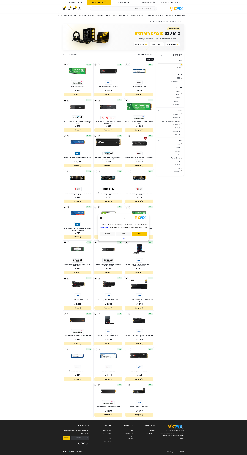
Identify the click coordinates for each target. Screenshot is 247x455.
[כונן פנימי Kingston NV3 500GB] (77, 355)
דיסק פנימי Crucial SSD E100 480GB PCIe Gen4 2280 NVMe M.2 (77, 265)
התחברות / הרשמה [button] (73, 2)
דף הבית (181, 21)
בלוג (132, 431)
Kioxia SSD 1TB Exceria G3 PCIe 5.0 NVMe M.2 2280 (108, 193)
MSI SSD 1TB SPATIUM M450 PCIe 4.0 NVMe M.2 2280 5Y (139, 193)
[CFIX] (176, 8)
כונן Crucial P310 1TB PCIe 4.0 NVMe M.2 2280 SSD (77, 122)
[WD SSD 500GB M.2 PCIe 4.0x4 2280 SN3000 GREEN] (139, 213)
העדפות (107, 234)
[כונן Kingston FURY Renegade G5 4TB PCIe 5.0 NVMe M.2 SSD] (139, 142)
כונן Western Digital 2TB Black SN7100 (108, 406)
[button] (101, 218)
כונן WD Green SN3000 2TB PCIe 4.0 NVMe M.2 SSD (139, 122)
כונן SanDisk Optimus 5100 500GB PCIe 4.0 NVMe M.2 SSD (108, 122)
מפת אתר (130, 438)
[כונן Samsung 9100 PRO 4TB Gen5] (108, 284)
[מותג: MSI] (139, 189)
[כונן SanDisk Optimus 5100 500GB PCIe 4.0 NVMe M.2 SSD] (108, 106)
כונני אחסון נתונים (162, 21)
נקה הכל (160, 55)
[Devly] (73, 452)
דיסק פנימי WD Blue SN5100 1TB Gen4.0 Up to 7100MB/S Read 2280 (77, 229)
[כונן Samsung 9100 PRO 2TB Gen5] (77, 284)
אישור (139, 234)
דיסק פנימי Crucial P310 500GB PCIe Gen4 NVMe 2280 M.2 (108, 265)
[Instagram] (78, 443)
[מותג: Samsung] (108, 82)
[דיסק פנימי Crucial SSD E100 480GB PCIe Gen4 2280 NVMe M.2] (77, 249)
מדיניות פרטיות (129, 433)
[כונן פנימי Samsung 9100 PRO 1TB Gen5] (108, 320)
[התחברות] (79, 8)
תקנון (123, 238)
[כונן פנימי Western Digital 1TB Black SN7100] (77, 320)
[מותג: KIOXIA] (108, 189)
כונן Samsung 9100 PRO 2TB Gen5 (78, 300)
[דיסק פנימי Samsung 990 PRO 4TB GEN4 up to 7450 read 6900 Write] (139, 249)
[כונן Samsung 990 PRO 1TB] (139, 355)
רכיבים (109, 438)
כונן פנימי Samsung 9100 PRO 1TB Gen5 (108, 335)
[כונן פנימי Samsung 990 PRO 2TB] (108, 71)
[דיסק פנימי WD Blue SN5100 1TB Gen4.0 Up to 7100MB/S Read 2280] (77, 213)
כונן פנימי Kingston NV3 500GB (78, 371)
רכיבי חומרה (173, 21)
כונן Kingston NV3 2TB (108, 371)
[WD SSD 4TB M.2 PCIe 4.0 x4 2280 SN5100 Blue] (77, 142)
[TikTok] (87, 443)
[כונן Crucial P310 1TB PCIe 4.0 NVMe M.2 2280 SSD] (77, 106)
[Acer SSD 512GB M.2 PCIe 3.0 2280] (108, 213)
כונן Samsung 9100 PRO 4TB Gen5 (108, 300)
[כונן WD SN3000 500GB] (77, 71)
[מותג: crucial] (77, 117)
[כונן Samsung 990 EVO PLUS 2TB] (139, 391)
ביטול (123, 234)
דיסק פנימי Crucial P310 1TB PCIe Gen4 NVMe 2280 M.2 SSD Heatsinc (108, 158)
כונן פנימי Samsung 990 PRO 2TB (108, 86)
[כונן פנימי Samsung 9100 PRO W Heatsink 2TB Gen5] (139, 284)
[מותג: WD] (77, 153)
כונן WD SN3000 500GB (77, 86)
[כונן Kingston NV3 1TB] (139, 71)
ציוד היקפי (108, 436)
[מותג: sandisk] (108, 118)
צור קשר (152, 431)
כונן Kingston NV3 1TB (139, 86)
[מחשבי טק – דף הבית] (175, 426)
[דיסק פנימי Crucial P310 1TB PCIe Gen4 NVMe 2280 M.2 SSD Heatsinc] (108, 142)
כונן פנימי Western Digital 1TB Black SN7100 (78, 335)
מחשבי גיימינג (107, 441)
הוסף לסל (138, 94)
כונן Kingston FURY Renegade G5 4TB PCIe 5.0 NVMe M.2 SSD (139, 158)
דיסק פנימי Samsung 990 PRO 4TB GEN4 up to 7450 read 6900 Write (139, 265)
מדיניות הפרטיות (104, 228)
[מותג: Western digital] (78, 82)
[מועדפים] (129, 64)
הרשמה (66, 438)
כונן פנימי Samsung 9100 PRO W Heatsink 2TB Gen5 (139, 300)
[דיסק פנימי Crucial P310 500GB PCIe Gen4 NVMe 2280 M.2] (108, 249)
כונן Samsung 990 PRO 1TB (139, 371)
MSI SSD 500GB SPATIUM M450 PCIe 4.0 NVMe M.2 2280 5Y (77, 193)
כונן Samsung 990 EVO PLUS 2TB (139, 406)
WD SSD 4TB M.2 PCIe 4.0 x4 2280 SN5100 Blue (77, 157)
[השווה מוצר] (126, 64)
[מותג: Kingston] (139, 82)
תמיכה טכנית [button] (122, 2)
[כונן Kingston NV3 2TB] (108, 355)
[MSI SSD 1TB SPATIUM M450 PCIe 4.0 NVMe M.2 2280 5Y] (139, 177)
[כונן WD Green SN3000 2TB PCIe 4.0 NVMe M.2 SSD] (139, 106)
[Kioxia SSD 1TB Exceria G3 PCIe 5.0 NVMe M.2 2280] (108, 177)
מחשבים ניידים (107, 433)
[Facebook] (83, 443)
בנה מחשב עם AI (97, 2)
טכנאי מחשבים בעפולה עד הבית (170, 2)
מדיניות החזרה (151, 436)
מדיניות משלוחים (150, 433)
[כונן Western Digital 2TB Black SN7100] (108, 391)
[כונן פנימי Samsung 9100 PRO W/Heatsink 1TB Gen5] (139, 320)
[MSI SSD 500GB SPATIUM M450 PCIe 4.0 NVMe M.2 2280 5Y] (77, 177)
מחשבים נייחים (107, 431)
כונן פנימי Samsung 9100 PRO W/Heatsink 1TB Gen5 (139, 336)
